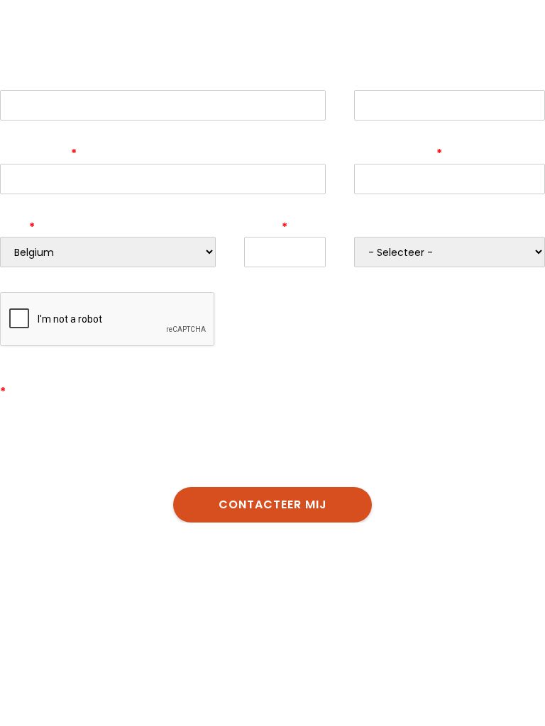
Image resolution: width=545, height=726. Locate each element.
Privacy (168, 355)
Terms (201, 355)
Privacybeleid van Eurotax (318, 455)
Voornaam (30, 79)
